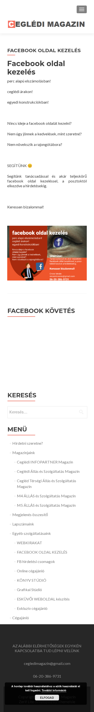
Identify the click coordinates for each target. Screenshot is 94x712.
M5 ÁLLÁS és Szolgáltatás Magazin (46, 505)
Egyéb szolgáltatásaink (31, 533)
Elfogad (47, 697)
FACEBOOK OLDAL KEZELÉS (42, 552)
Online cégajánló (30, 570)
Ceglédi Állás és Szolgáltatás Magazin (48, 471)
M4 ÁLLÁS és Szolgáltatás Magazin (46, 495)
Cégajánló (20, 617)
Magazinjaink (23, 452)
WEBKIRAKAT (29, 542)
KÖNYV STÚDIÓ (31, 580)
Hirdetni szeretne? (27, 443)
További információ (54, 690)
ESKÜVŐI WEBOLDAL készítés (43, 599)
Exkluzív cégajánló (32, 608)
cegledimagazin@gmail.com (47, 663)
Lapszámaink (23, 524)
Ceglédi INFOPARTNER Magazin (45, 462)
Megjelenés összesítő (30, 514)
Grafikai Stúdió (29, 589)
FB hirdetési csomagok (36, 561)
